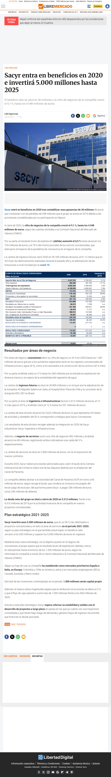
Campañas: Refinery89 (31, 767)
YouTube (53, 772)
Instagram (48, 772)
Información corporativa (22, 763)
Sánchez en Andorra (31, 1)
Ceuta (21, 1)
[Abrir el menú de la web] (19, 6)
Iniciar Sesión (107, 6)
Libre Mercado (10, 68)
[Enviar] (83, 116)
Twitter (43, 772)
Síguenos (101, 116)
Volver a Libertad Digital (88, 6)
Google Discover (58, 772)
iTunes (72, 772)
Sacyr (7, 209)
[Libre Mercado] (55, 6)
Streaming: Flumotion (66, 767)
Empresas (12, 12)
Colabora (98, 6)
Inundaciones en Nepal (47, 1)
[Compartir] (73, 116)
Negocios (57, 12)
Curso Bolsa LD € (70, 12)
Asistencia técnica (81, 763)
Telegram (67, 772)
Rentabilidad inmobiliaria (91, 12)
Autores (96, 763)
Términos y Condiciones (48, 763)
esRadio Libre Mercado (40, 12)
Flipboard (62, 772)
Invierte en (23, 12)
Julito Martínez (81, 1)
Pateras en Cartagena (94, 1)
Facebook (39, 772)
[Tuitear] (78, 116)
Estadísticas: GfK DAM (49, 767)
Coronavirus (21, 624)
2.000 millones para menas (65, 1)
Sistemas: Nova (81, 767)
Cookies (66, 763)
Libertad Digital (55, 757)
